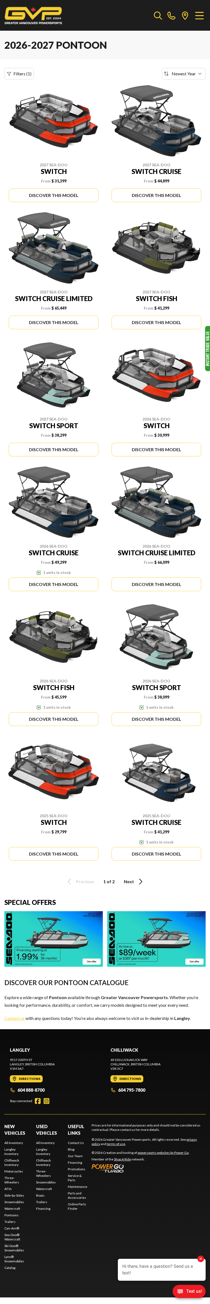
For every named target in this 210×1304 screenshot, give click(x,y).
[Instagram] (46, 1101)
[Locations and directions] (185, 15)
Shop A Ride (122, 1159)
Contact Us (76, 1143)
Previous (85, 881)
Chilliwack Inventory (11, 1162)
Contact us (14, 1018)
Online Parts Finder (77, 1206)
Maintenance (77, 1187)
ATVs (8, 1189)
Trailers (10, 1222)
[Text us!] (189, 1292)
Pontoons (11, 1215)
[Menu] (199, 15)
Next (129, 881)
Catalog (9, 1268)
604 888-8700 (31, 1090)
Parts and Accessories (77, 1195)
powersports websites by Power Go (163, 1153)
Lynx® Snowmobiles (14, 1259)
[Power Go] (140, 1168)
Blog (71, 1149)
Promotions (76, 1169)
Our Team (75, 1156)
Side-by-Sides (14, 1195)
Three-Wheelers (11, 1180)
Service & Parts (75, 1178)
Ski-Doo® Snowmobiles (14, 1248)
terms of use (116, 1144)
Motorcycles (13, 1171)
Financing (43, 1208)
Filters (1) (22, 73)
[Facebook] (37, 1101)
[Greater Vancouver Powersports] (33, 15)
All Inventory (13, 1143)
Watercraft (12, 1208)
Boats (40, 1195)
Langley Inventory (11, 1151)
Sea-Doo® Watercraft (12, 1237)
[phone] (171, 15)
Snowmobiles (14, 1202)
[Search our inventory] (158, 15)
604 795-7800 (131, 1090)
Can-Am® (11, 1228)
